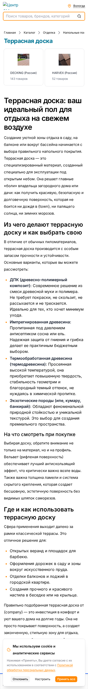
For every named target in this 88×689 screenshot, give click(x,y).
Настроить (42, 679)
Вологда (79, 6)
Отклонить (20, 679)
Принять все (66, 679)
